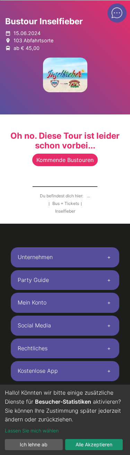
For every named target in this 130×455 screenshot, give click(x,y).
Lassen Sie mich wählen (32, 430)
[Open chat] (117, 13)
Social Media (34, 325)
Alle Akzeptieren (94, 444)
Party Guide (33, 279)
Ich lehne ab (33, 444)
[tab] (65, 257)
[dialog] (65, 420)
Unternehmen (35, 257)
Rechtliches (32, 348)
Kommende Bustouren (65, 159)
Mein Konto (32, 302)
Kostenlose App (38, 370)
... (88, 195)
